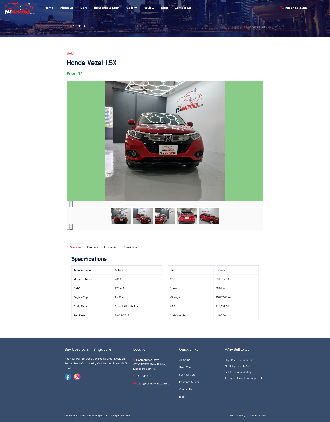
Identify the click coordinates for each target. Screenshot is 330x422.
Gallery (131, 8)
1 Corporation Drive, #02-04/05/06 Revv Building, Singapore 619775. (150, 364)
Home (49, 8)
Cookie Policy (258, 415)
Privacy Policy (237, 415)
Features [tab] (92, 247)
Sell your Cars (187, 374)
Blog (164, 8)
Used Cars (185, 367)
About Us (67, 8)
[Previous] (68, 204)
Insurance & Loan (106, 8)
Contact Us (183, 8)
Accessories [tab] (111, 247)
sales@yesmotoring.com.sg (152, 383)
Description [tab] (130, 247)
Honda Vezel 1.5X (92, 63)
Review (149, 8)
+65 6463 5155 (295, 8)
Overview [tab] (75, 247)
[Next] (71, 204)
